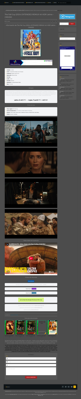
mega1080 (62, 29)
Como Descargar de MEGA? (18, 2)
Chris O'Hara (12, 112)
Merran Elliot (31, 112)
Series (55, 2)
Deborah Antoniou (25, 112)
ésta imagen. (60, 10)
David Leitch (18, 112)
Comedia (15, 114)
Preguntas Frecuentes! (40, 2)
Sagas (49, 2)
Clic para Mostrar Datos (16, 82)
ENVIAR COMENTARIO (31, 377)
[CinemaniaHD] (7, 1)
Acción (11, 114)
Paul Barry (37, 112)
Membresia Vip (30, 2)
